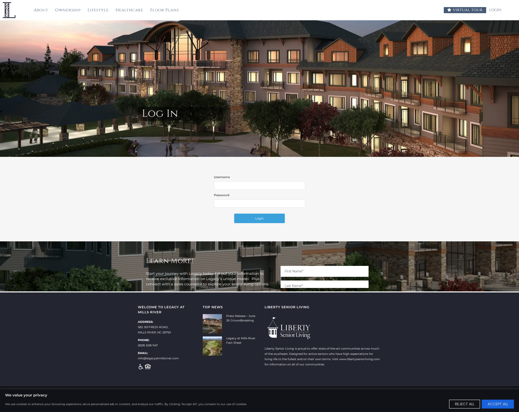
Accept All (498, 404)
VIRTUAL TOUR (467, 10)
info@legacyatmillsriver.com (158, 358)
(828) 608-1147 (148, 345)
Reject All (464, 404)
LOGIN (495, 10)
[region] (259, 400)
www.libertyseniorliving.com (359, 359)
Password (221, 195)
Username (222, 177)
